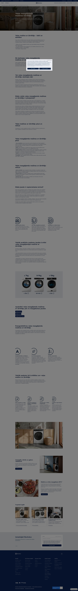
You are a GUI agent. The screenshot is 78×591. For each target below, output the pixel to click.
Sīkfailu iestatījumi (33, 68)
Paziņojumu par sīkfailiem (45, 65)
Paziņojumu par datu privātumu (30, 66)
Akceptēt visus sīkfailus (45, 68)
